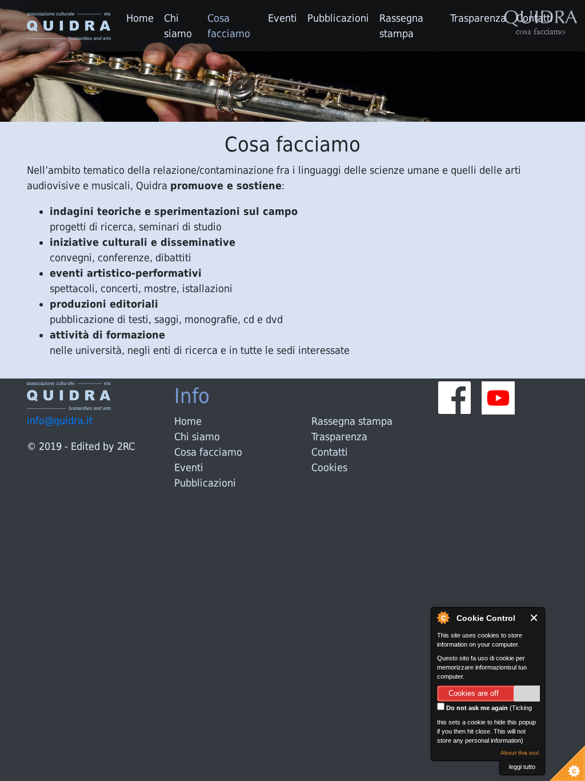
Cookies (329, 467)
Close (534, 617)
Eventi (282, 18)
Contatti (534, 18)
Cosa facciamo (228, 25)
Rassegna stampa (401, 25)
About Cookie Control (442, 617)
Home (140, 18)
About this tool (519, 753)
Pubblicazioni (338, 18)
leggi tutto (522, 766)
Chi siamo (178, 25)
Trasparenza (478, 18)
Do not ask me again (476, 707)
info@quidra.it (60, 421)
